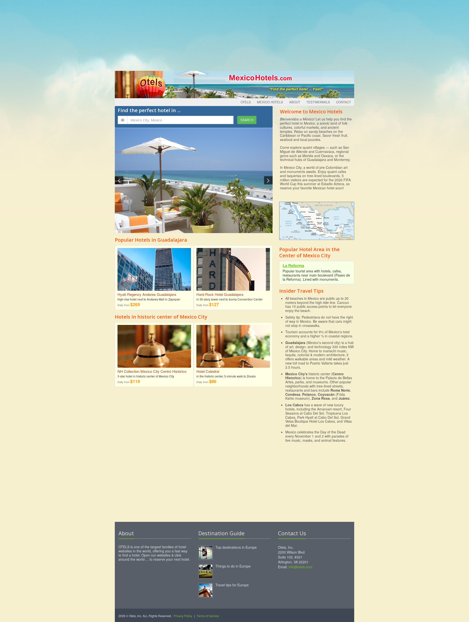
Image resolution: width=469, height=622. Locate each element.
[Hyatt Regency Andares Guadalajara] (154, 278)
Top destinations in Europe (236, 547)
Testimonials (318, 102)
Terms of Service (208, 616)
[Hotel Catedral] (233, 345)
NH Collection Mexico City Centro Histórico (151, 371)
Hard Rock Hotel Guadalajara (219, 294)
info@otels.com (300, 566)
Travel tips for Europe (232, 584)
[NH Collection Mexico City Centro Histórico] (154, 348)
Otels (246, 102)
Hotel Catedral (207, 371)
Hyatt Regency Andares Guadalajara (146, 294)
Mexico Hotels (270, 102)
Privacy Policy (183, 616)
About (294, 102)
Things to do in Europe (233, 566)
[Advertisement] (234, 34)
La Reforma (293, 265)
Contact (343, 102)
